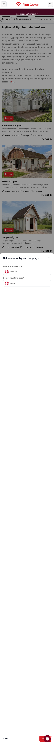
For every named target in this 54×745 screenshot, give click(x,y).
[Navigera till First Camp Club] (4, 4)
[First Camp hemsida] (27, 4)
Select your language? (13, 278)
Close (6, 739)
